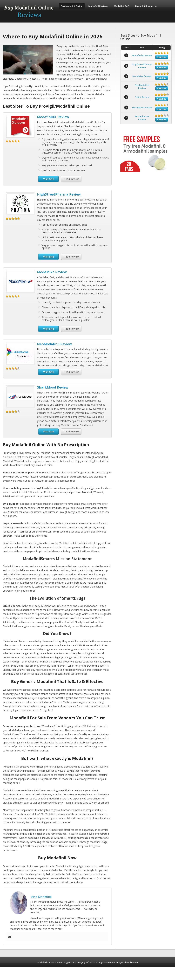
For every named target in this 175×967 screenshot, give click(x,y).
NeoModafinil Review (54, 344)
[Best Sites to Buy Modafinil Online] (29, 19)
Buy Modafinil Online (72, 6)
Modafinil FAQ (121, 6)
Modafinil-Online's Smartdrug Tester (56, 962)
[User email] (9, 937)
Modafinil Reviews (98, 6)
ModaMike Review (52, 272)
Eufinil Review (142, 97)
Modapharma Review (142, 118)
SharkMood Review (52, 387)
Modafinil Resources (146, 6)
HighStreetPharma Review (59, 194)
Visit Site (48, 179)
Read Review (71, 179)
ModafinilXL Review (53, 117)
